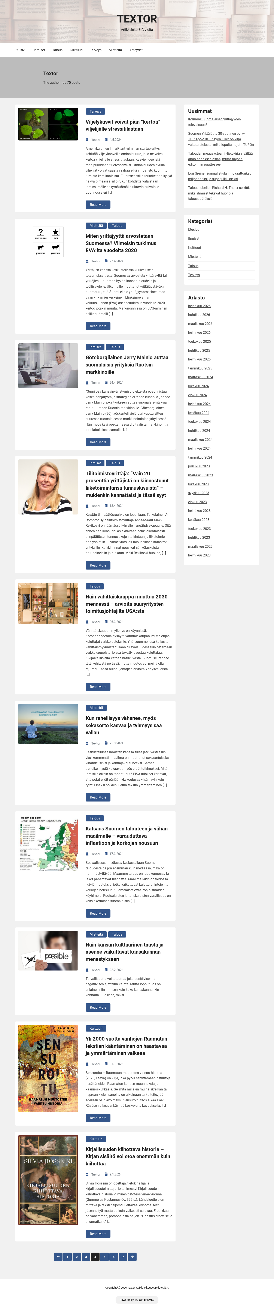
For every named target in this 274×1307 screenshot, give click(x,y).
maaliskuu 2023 (200, 546)
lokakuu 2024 (198, 386)
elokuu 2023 (197, 502)
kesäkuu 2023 (198, 520)
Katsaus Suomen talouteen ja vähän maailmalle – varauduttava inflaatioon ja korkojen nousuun (127, 836)
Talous (57, 50)
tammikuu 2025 (200, 368)
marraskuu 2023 (200, 475)
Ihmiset (39, 50)
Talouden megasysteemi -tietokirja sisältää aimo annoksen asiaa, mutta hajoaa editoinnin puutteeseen (220, 158)
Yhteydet (136, 50)
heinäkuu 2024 (199, 404)
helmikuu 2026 (199, 332)
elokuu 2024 (197, 395)
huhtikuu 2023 (199, 537)
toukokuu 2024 (199, 422)
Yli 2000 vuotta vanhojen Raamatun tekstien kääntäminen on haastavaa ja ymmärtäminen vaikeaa (126, 1046)
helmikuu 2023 (199, 555)
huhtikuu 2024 (199, 431)
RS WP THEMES (144, 1299)
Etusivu (21, 50)
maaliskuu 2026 (200, 324)
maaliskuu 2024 (200, 440)
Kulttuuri (76, 50)
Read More (98, 205)
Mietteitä (115, 50)
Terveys (95, 50)
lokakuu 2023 (198, 484)
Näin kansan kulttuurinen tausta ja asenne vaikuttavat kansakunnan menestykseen (125, 952)
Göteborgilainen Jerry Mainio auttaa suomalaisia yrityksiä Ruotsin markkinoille (127, 364)
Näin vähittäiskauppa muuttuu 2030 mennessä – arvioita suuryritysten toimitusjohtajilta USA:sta (127, 604)
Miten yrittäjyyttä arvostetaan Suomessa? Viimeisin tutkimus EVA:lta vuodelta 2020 (121, 243)
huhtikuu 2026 (199, 315)
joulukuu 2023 (199, 466)
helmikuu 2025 (199, 359)
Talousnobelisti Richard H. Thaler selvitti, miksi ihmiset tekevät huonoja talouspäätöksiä (219, 193)
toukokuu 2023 (199, 529)
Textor (137, 19)
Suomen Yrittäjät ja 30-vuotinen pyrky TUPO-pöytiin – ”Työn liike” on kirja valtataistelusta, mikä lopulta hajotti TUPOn (221, 139)
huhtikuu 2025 (199, 350)
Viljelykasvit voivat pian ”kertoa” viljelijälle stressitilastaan (123, 125)
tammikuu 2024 (200, 457)
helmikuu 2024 (199, 448)
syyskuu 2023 (198, 493)
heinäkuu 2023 (199, 511)
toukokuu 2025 (199, 341)
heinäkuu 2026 (199, 306)
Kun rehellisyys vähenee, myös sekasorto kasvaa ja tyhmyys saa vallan (124, 725)
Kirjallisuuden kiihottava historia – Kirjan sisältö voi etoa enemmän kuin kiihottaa (128, 1156)
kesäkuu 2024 (198, 413)
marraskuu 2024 (200, 377)
